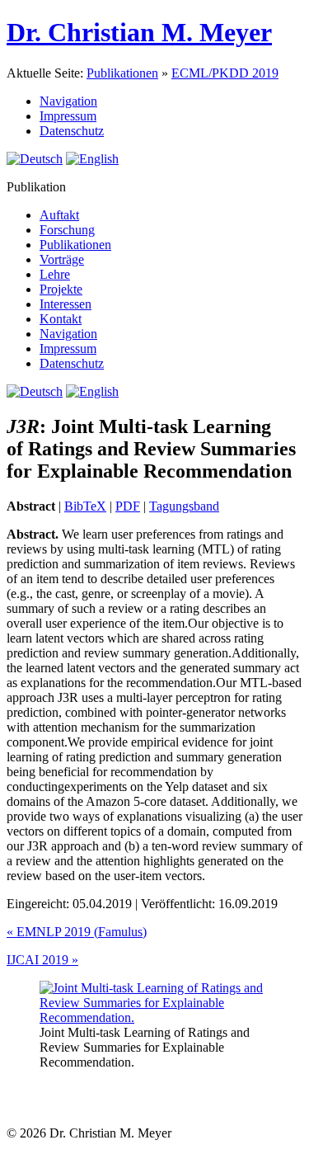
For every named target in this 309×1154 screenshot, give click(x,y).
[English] (92, 159)
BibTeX (85, 506)
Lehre (55, 274)
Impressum (68, 116)
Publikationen (122, 73)
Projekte (61, 289)
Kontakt (61, 319)
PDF (127, 506)
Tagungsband (184, 506)
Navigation (68, 101)
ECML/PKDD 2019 (225, 73)
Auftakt (59, 215)
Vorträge (62, 259)
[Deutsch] (35, 159)
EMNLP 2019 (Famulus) (77, 932)
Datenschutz (72, 131)
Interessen (65, 304)
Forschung (67, 230)
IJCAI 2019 (42, 960)
